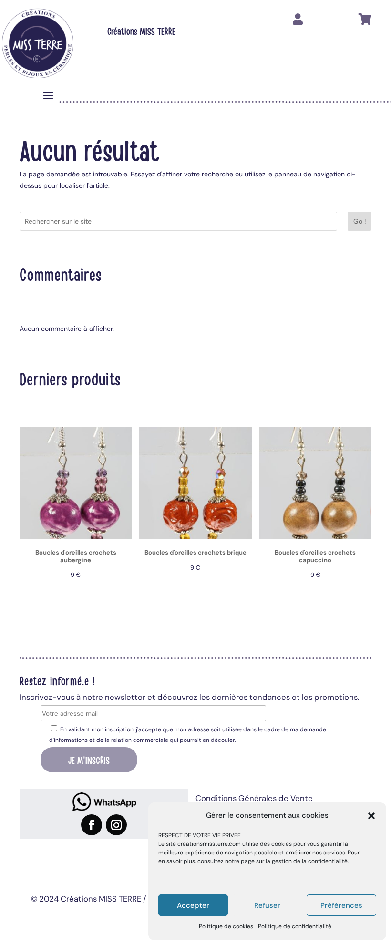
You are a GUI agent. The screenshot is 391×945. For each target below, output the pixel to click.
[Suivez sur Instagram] (116, 824)
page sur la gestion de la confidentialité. (295, 861)
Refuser (267, 905)
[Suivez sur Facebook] (91, 824)
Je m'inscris (89, 759)
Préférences (341, 905)
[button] (371, 816)
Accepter (193, 905)
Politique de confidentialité (294, 926)
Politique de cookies (226, 926)
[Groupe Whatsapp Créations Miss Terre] (104, 801)
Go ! (359, 221)
